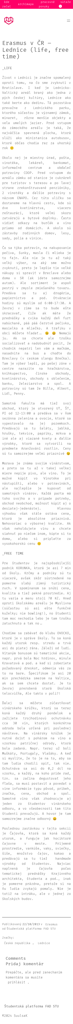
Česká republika (17, 943)
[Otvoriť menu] (68, 20)
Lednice (44, 943)
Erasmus (51, 924)
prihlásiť (16, 983)
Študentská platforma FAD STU (31, 1006)
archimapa (26, 4)
